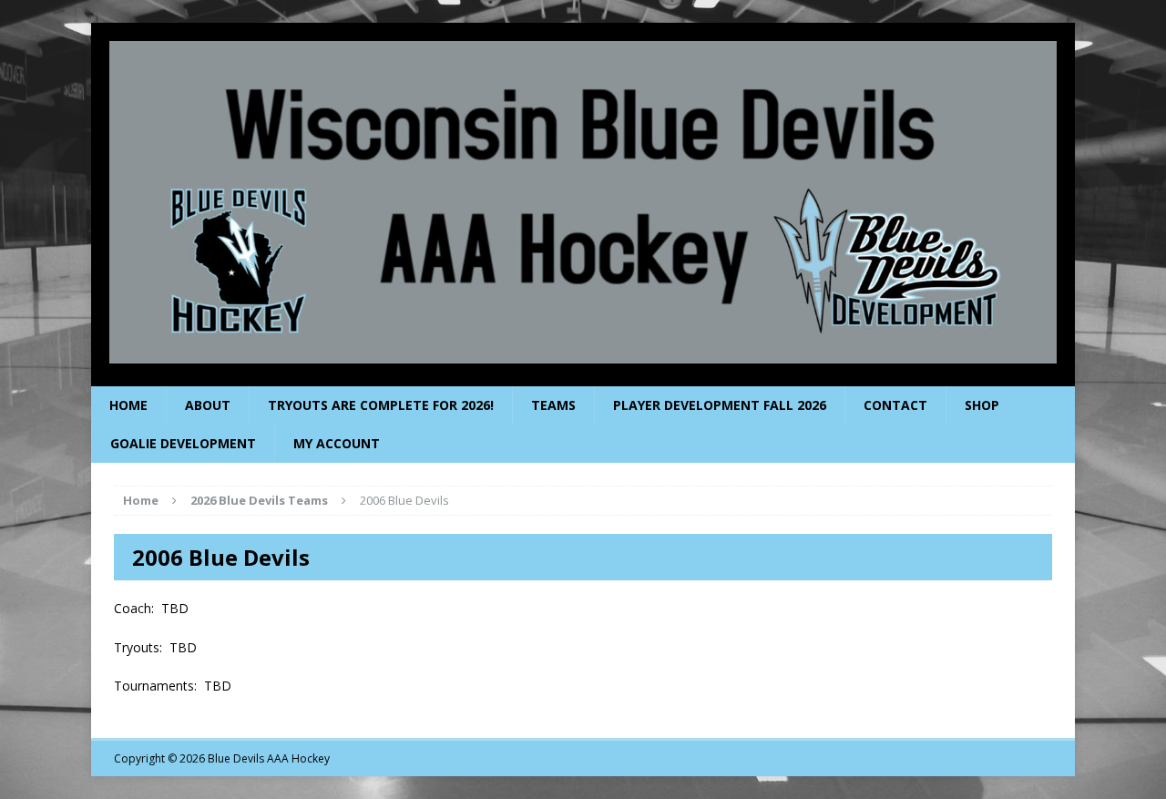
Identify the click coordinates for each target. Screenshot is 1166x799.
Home (128, 405)
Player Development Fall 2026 (719, 405)
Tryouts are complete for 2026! (381, 405)
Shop (982, 405)
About (207, 405)
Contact (895, 405)
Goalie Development (183, 443)
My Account (336, 443)
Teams (553, 405)
